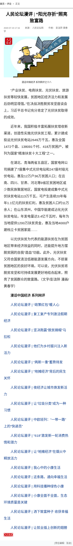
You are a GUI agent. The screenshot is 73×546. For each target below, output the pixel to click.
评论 (9, 4)
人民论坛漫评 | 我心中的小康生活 (35, 468)
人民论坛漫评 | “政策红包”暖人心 (34, 305)
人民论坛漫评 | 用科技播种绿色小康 (37, 486)
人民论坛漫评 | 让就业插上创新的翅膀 (38, 528)
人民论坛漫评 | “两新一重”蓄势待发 (36, 362)
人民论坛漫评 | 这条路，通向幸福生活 (38, 477)
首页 (2, 4)
